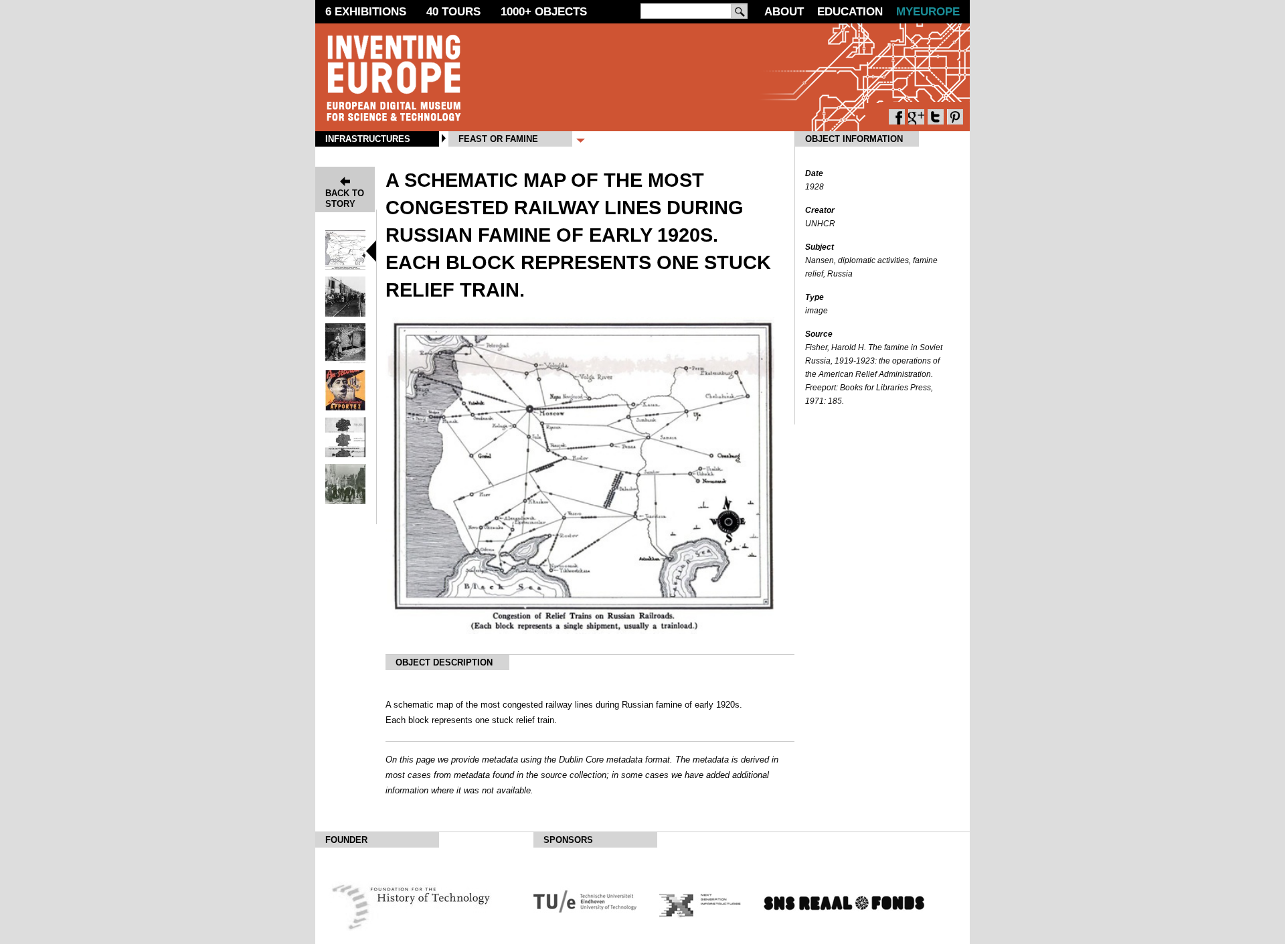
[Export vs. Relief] (345, 313)
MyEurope (928, 11)
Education (850, 11)
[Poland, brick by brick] (345, 500)
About (784, 11)
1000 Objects (544, 11)
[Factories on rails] (345, 453)
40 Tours (453, 11)
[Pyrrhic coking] (345, 360)
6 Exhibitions (365, 11)
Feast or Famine (498, 139)
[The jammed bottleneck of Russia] (345, 266)
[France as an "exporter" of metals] (345, 406)
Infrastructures (367, 139)
